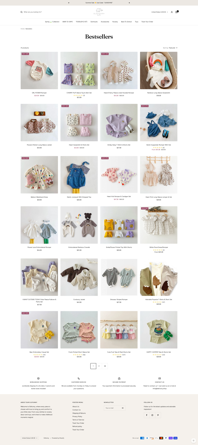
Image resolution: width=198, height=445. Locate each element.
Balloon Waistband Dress (39, 197)
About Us (75, 406)
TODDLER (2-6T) (81, 22)
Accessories (105, 22)
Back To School (126, 22)
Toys (136, 22)
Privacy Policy (77, 416)
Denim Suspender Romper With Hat (158, 145)
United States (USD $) (158, 12)
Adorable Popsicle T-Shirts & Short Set (158, 299)
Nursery (115, 22)
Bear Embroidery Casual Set (39, 352)
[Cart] (176, 12)
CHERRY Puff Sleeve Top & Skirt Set (79, 93)
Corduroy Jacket (79, 299)
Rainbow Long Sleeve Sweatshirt (158, 93)
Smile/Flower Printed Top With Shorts (119, 247)
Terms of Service (78, 420)
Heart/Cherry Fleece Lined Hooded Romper (119, 93)
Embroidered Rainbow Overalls (79, 247)
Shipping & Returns (79, 413)
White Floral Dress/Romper (159, 247)
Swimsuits (94, 22)
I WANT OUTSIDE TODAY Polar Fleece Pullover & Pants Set (39, 301)
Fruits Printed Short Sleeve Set (79, 352)
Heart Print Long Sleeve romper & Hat (159, 197)
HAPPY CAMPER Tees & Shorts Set (159, 352)
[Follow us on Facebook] (147, 415)
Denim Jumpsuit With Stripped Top (79, 197)
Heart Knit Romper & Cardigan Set (119, 196)
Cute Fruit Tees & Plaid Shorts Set (119, 352)
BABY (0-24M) (68, 22)
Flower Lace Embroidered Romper (39, 247)
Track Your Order (147, 22)
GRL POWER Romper (39, 93)
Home (22, 29)
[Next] (105, 366)
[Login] (172, 12)
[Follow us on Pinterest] (158, 415)
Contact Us (76, 410)
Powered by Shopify (58, 438)
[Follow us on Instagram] (152, 415)
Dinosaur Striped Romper (119, 299)
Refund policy (77, 426)
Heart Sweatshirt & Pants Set (79, 145)
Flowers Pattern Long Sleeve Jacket (39, 145)
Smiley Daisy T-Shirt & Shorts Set (118, 145)
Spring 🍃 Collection (52, 22)
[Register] (122, 408)
